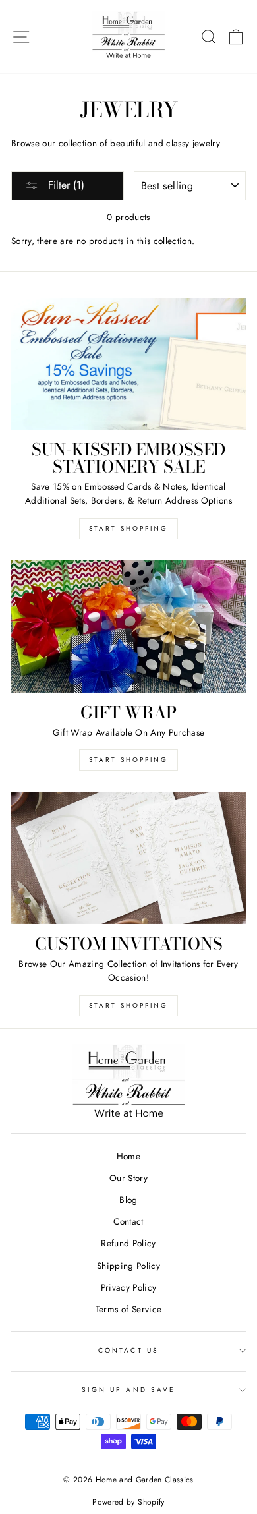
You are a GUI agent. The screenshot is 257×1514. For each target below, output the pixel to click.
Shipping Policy (128, 1265)
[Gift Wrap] (128, 626)
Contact (128, 1221)
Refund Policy (128, 1243)
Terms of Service (128, 1309)
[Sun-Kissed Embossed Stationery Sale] (128, 364)
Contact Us (128, 1350)
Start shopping (128, 1005)
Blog (128, 1199)
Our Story (128, 1177)
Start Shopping (128, 528)
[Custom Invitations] (128, 857)
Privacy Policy (129, 1287)
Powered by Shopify (128, 1502)
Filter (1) (64, 184)
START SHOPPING (128, 760)
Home (128, 1156)
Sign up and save (128, 1390)
